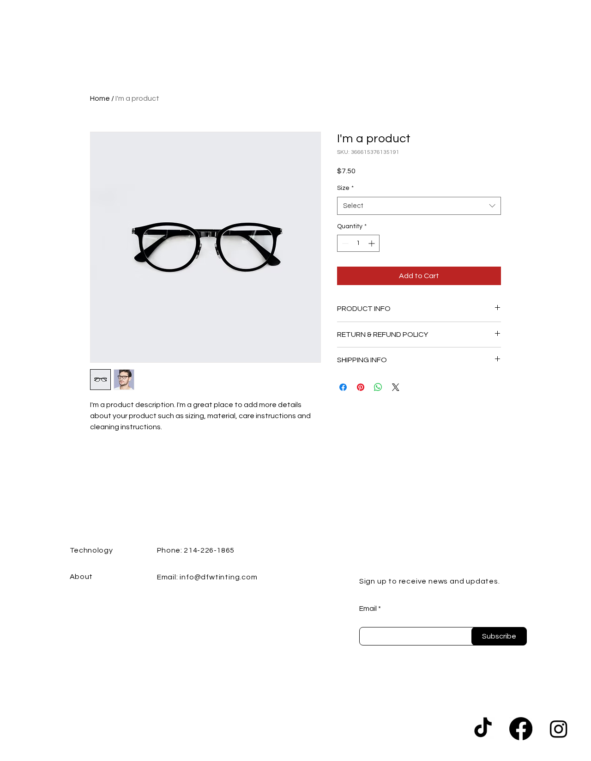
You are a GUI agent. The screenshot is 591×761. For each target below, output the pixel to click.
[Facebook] (520, 728)
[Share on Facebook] (343, 387)
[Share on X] (395, 387)
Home (100, 98)
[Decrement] (344, 243)
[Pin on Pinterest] (360, 387)
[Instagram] (558, 728)
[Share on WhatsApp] (378, 387)
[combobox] (419, 206)
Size (345, 188)
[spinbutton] (358, 243)
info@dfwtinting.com (218, 577)
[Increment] (372, 243)
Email (368, 608)
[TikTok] (483, 728)
